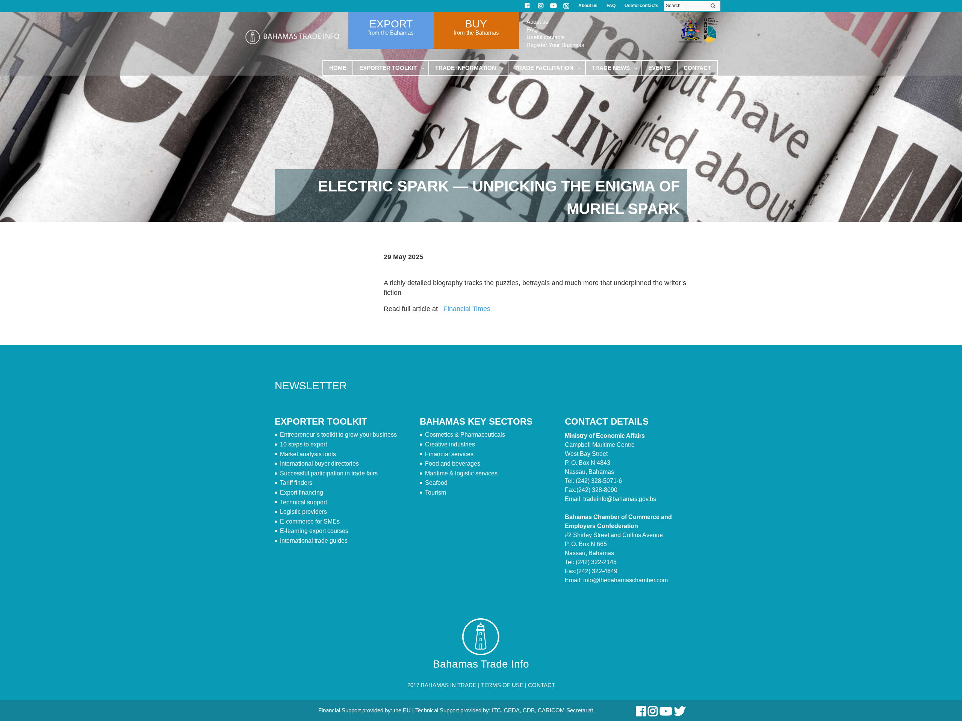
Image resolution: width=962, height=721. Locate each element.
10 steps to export (303, 444)
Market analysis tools (308, 454)
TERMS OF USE (502, 685)
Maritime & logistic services (461, 473)
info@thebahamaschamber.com (625, 580)
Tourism (435, 492)
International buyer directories (319, 463)
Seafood (436, 483)
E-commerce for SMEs (310, 521)
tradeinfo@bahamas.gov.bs (619, 499)
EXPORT (391, 24)
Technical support (303, 502)
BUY (476, 24)
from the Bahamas (391, 32)
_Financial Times (465, 309)
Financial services (449, 454)
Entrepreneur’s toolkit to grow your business (338, 434)
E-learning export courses (314, 531)
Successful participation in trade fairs (329, 473)
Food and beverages (452, 463)
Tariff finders (296, 483)
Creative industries (450, 444)
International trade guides (314, 540)
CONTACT (541, 685)
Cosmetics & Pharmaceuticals (465, 434)
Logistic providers (303, 511)
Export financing (301, 492)
